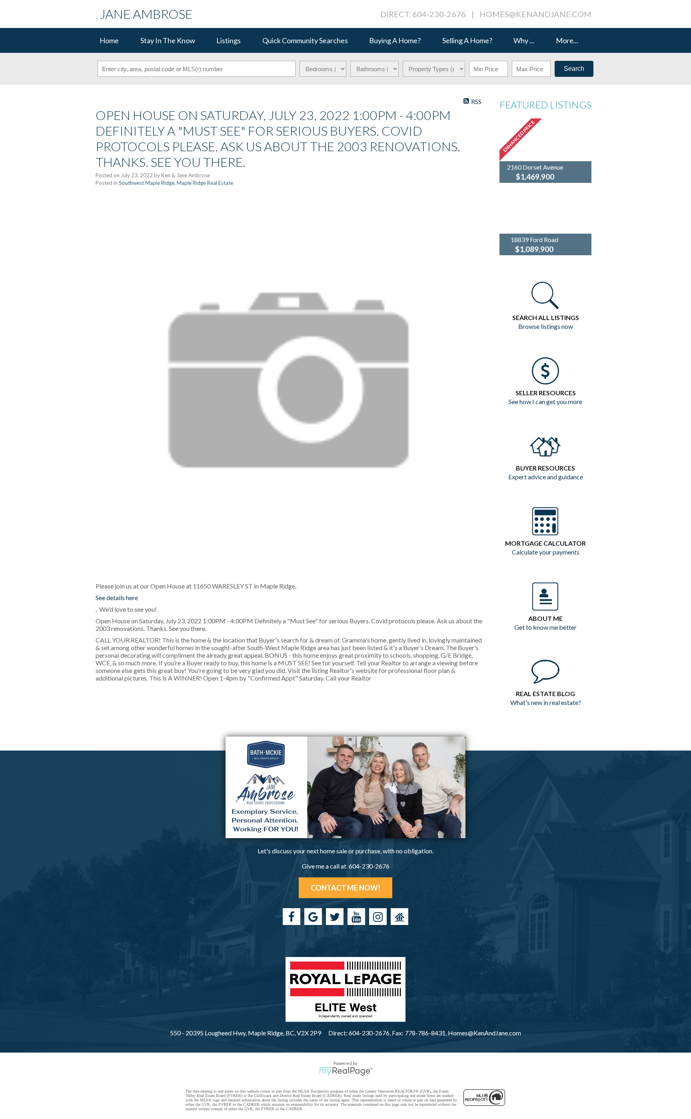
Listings (228, 40)
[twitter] (335, 916)
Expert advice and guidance (545, 476)
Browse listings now (545, 326)
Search (574, 68)
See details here (117, 597)
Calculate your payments (545, 552)
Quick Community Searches (305, 40)
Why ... (523, 40)
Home (109, 40)
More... (567, 40)
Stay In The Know (167, 40)
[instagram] (378, 916)
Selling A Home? (467, 40)
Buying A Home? (395, 40)
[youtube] (356, 916)
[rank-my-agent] (399, 916)
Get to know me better (545, 627)
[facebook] (291, 916)
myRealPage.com (346, 1071)
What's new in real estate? (545, 702)
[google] (313, 916)
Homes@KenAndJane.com (535, 14)
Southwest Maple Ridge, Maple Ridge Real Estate (176, 183)
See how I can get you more (545, 401)
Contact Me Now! (345, 887)
